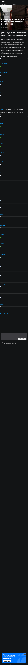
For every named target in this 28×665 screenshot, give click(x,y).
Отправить (21, 338)
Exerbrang (2, 284)
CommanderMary (4, 173)
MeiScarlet (2, 254)
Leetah (1, 214)
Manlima (2, 134)
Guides (13, 4)
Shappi (1, 92)
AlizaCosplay (3, 205)
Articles (9, 4)
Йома (1, 143)
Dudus (1, 109)
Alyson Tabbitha (4, 313)
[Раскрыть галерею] (14, 60)
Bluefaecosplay (3, 72)
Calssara (2, 234)
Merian (1, 263)
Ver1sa (1, 295)
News (5, 4)
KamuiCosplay (3, 63)
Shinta (1, 123)
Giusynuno (2, 152)
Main (2, 4)
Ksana (1, 273)
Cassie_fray (3, 81)
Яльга (1, 304)
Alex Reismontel (4, 161)
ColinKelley (2, 225)
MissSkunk (2, 243)
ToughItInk (2, 182)
